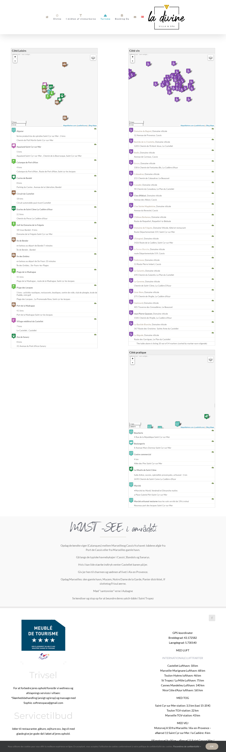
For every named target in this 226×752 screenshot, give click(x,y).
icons (85, 125)
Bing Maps (93, 125)
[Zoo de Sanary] (62, 96)
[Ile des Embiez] (64, 118)
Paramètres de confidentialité (186, 746)
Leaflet (79, 125)
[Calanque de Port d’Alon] (47, 97)
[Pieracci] (167, 84)
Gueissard (138, 303)
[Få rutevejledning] (95, 128)
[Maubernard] (155, 84)
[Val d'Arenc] (181, 90)
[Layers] (93, 57)
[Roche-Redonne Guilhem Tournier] (175, 80)
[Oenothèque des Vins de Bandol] (176, 99)
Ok (212, 746)
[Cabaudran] (191, 82)
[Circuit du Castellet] (64, 64)
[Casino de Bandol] (59, 100)
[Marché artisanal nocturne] (149, 427)
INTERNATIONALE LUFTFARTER (182, 658)
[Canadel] (185, 88)
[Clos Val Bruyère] (148, 64)
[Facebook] (212, 618)
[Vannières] (168, 79)
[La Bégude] (173, 63)
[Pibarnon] (173, 88)
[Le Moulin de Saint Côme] (206, 416)
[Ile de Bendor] (57, 102)
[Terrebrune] (188, 99)
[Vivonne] (182, 81)
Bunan (137, 163)
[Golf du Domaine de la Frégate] (51, 93)
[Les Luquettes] (172, 76)
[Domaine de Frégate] (169, 92)
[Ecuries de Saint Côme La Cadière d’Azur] (50, 87)
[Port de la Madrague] (44, 91)
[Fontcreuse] (131, 75)
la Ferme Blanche (141, 249)
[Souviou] (188, 71)
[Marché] (177, 424)
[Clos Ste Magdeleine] (129, 77)
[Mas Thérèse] (176, 72)
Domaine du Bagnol (142, 131)
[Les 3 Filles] (165, 80)
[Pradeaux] (162, 85)
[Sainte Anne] (191, 89)
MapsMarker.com (69, 125)
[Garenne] (168, 89)
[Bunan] (177, 89)
